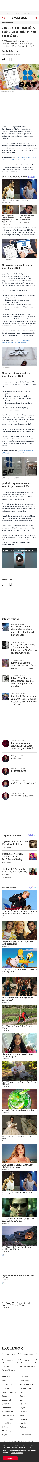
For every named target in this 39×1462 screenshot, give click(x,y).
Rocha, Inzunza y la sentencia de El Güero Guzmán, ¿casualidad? (22, 746)
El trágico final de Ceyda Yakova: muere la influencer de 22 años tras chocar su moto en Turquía (24, 648)
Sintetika (5, 1404)
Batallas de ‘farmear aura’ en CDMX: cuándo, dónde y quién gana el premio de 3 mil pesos (24, 700)
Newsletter (28, 1355)
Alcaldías (23, 1392)
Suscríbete (28, 1360)
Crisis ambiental (8, 1415)
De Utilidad (24, 1412)
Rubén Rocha (15, 13)
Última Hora (24, 1381)
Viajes (22, 1408)
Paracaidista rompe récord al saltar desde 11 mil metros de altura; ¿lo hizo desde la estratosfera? (23, 630)
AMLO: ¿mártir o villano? (23, 783)
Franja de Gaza (7, 1419)
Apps (22, 1415)
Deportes (5, 1396)
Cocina (22, 1396)
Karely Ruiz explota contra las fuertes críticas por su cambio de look (23, 666)
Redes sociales (26, 1388)
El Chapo (5, 1427)
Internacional (7, 1384)
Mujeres (5, 1435)
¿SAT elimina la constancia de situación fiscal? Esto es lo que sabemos (19, 158)
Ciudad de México (9, 1392)
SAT (11, 579)
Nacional (5, 1381)
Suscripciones (25, 1435)
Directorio (5, 1366)
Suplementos (25, 1377)
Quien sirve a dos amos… (23, 796)
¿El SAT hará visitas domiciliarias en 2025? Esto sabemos (16, 341)
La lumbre (16, 758)
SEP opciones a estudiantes (28, 13)
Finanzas (5, 1388)
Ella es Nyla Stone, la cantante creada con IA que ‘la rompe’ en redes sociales (22, 682)
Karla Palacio (12, 51)
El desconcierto (18, 771)
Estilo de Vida (25, 1404)
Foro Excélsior (7, 1412)
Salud (22, 1400)
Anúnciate (10, 1360)
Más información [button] (17, 1453)
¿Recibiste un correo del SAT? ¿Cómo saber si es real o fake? (18, 452)
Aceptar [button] (10, 1458)
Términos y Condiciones (28, 1366)
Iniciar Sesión (10, 1355)
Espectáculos (7, 1400)
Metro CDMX (7, 1423)
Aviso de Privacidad (8, 1370)
